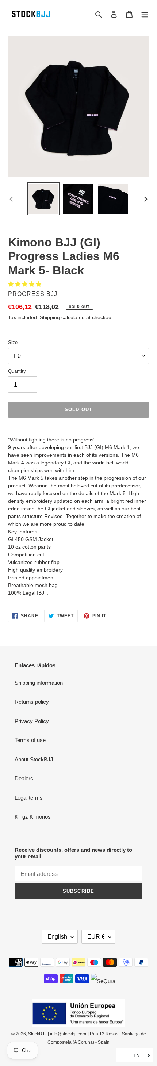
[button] (25, 284)
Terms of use (30, 740)
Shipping (50, 317)
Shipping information (39, 683)
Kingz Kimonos (33, 817)
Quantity (17, 371)
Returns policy (32, 702)
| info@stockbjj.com (67, 1033)
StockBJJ (37, 1033)
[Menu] (144, 14)
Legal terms (29, 798)
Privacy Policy (32, 721)
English (57, 937)
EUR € (96, 937)
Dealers (24, 778)
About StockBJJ (34, 759)
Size (13, 342)
